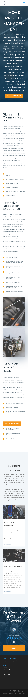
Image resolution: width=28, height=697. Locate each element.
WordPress (14, 695)
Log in (5, 667)
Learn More (7, 544)
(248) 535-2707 (14, 637)
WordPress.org (7, 674)
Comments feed (8, 672)
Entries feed (7, 669)
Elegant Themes (13, 693)
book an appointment (14, 95)
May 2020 (6, 661)
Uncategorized (13, 661)
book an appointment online (14, 647)
